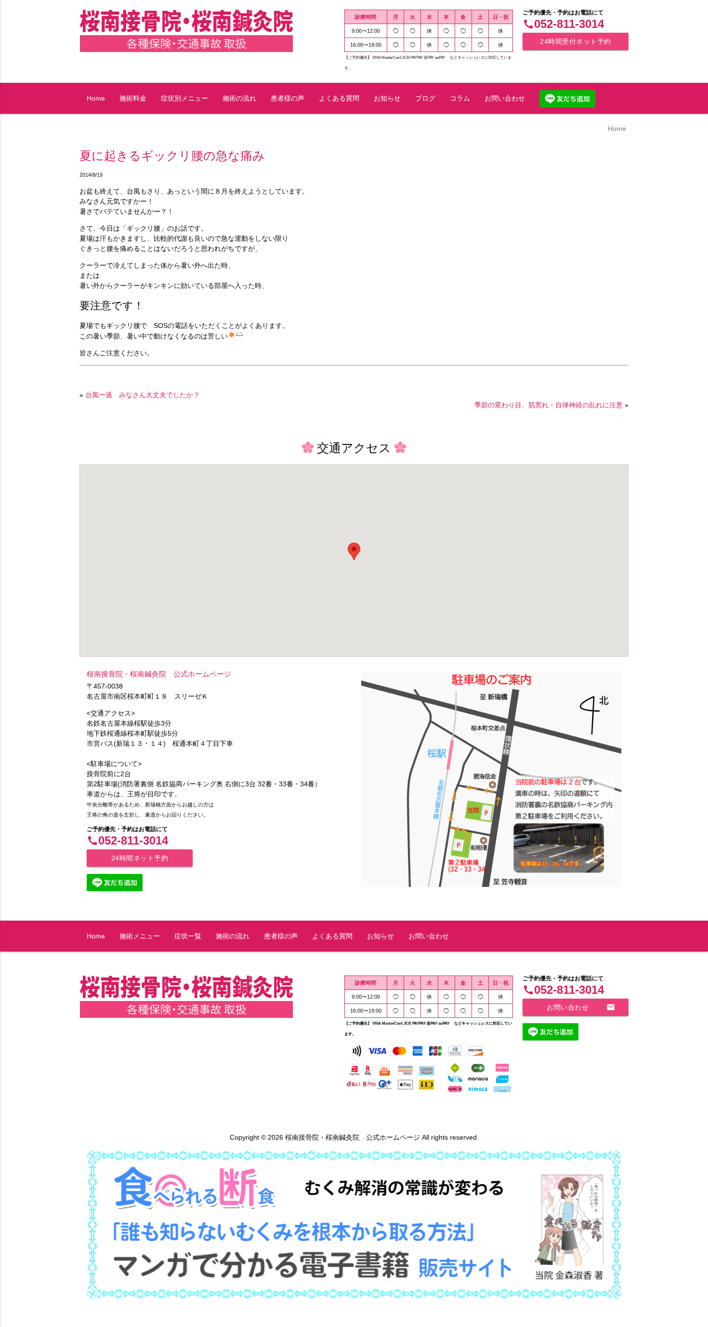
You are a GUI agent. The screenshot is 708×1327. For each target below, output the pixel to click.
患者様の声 (287, 98)
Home (96, 98)
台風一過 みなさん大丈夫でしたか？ (142, 395)
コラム (460, 98)
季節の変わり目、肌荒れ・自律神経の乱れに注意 (548, 405)
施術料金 (132, 98)
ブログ (425, 98)
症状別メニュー (184, 98)
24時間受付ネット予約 (575, 41)
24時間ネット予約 (140, 858)
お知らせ (387, 98)
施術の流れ (239, 98)
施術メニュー (139, 936)
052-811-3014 (563, 23)
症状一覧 (187, 936)
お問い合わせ (505, 98)
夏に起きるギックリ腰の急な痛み (172, 155)
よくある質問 (339, 98)
